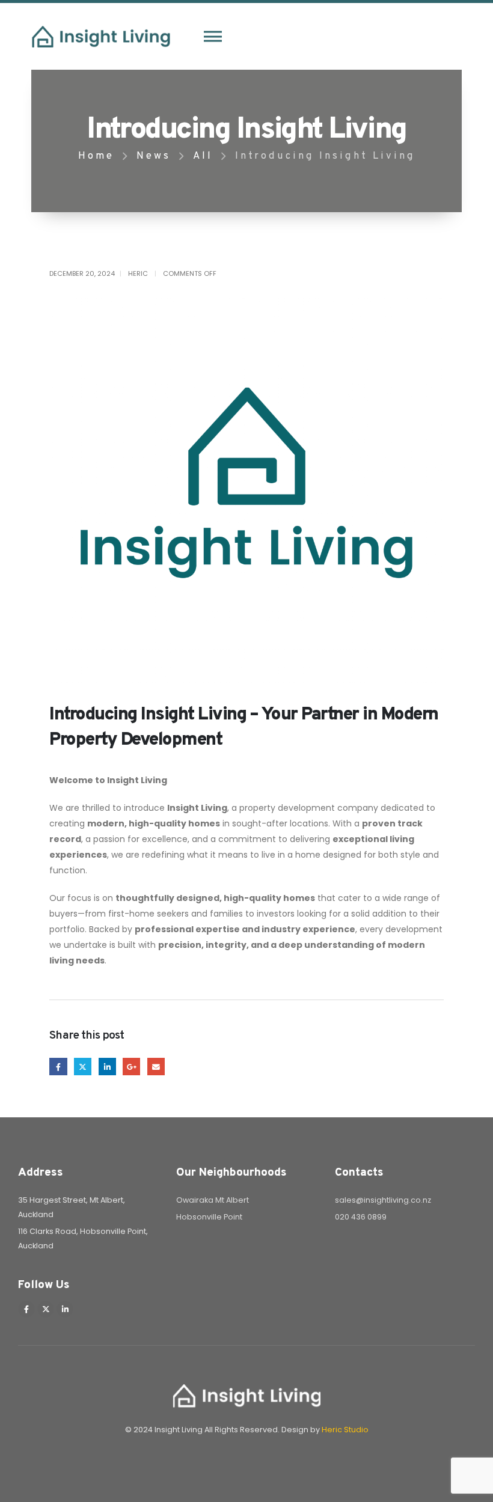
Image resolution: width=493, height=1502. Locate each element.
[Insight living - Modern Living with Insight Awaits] (101, 36)
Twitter (82, 1066)
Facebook (58, 1066)
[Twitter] (45, 1309)
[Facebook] (26, 1309)
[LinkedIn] (65, 1309)
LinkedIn (107, 1066)
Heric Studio (345, 1429)
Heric (138, 273)
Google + (131, 1066)
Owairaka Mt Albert (212, 1200)
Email (156, 1066)
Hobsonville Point (209, 1217)
